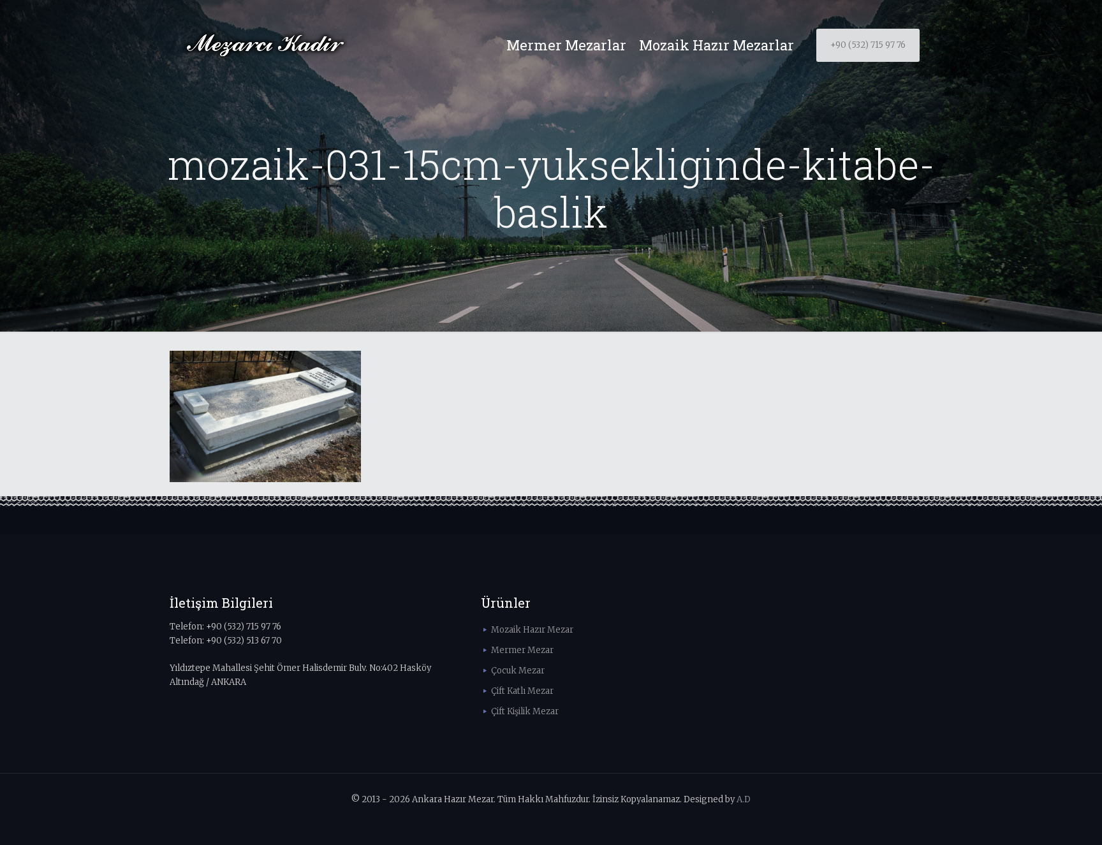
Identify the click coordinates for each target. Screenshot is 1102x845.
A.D (744, 799)
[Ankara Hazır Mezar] (265, 45)
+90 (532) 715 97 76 (868, 45)
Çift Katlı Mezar (522, 691)
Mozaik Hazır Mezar (532, 629)
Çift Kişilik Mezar (525, 711)
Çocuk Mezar (518, 670)
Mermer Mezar (522, 650)
